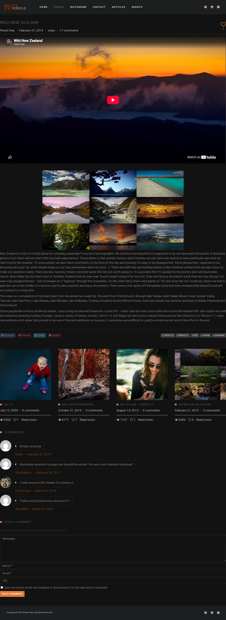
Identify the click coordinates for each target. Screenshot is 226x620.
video (51, 30)
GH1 (196, 335)
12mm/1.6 (168, 335)
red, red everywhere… (78, 404)
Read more (29, 419)
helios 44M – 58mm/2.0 (136, 404)
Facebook (8, 335)
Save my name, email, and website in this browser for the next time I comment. (56, 587)
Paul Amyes (23, 490)
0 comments (30, 410)
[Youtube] (218, 7)
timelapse (219, 335)
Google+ (55, 335)
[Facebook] (205, 7)
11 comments (69, 30)
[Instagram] (212, 7)
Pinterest (25, 335)
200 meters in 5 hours (195, 404)
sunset (206, 335)
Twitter (40, 335)
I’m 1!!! (8, 404)
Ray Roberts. (24, 472)
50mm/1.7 (183, 335)
